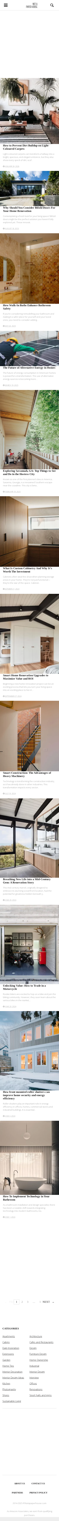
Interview (34, 1377)
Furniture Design (38, 1353)
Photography (9, 1389)
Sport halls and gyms (41, 1395)
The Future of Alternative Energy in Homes (29, 367)
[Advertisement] (29, 44)
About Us (19, 1483)
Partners (17, 1492)
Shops (5, 1395)
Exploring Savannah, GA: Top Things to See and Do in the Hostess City (29, 472)
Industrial (34, 1365)
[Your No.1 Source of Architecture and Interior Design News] (29, 5)
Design (33, 1348)
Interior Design (37, 1371)
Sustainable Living (11, 1401)
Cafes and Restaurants (41, 1342)
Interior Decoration (12, 1371)
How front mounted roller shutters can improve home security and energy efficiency (26, 1095)
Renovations (36, 1389)
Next (46, 1301)
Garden (6, 1360)
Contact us (38, 1483)
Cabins (6, 1342)
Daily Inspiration (10, 1348)
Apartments (8, 1336)
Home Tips (8, 1365)
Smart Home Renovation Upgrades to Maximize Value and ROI (25, 677)
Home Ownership (39, 1360)
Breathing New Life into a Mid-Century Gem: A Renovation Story (27, 881)
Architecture (36, 1336)
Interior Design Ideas (13, 1377)
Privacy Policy (38, 1492)
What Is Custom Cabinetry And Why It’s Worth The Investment (27, 570)
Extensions (8, 1353)
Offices (33, 1383)
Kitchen (6, 1383)
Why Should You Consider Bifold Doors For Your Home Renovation (29, 209)
